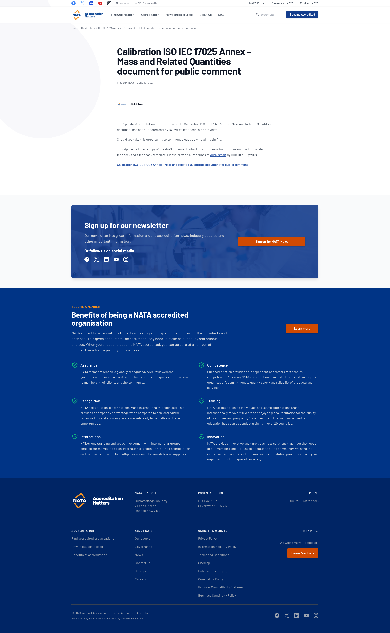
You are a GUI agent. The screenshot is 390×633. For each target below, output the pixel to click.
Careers (140, 579)
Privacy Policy (207, 538)
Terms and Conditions (213, 555)
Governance (143, 546)
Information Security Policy (217, 546)
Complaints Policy (210, 579)
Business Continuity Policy (217, 595)
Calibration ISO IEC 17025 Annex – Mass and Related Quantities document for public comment (182, 164)
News (139, 555)
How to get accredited (87, 546)
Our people (143, 538)
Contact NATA (309, 3)
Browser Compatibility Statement (222, 587)
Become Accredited (302, 14)
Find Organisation (122, 14)
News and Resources (179, 14)
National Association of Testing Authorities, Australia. (115, 613)
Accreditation (150, 14)
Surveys (140, 571)
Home (75, 28)
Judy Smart (218, 155)
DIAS (221, 14)
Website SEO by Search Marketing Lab (123, 618)
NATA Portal (257, 3)
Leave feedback (302, 553)
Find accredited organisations (93, 538)
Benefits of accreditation (89, 555)
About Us (206, 14)
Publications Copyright (214, 571)
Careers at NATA (283, 3)
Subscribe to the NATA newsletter (137, 3)
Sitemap (204, 563)
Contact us (142, 563)
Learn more (302, 328)
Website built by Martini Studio (87, 618)
